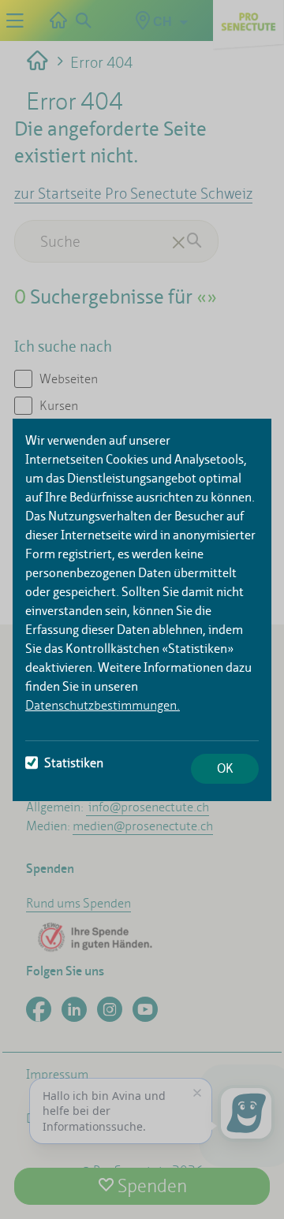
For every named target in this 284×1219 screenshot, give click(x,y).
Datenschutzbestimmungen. (102, 705)
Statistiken (73, 763)
